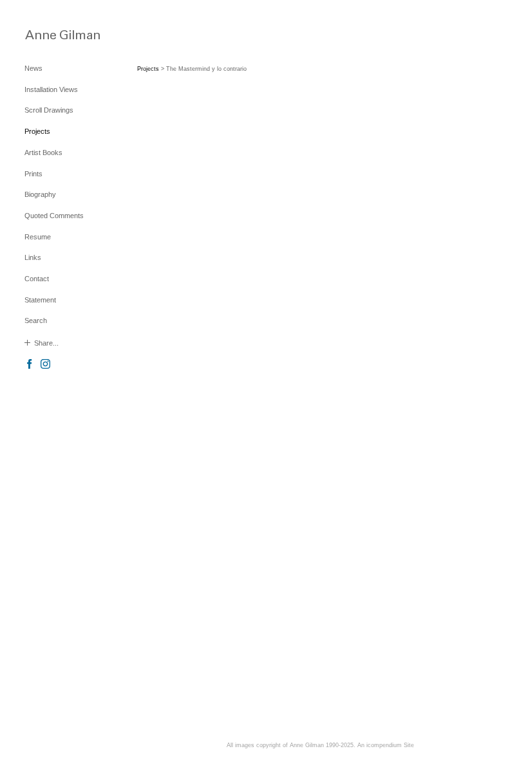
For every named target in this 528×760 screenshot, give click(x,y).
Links (32, 257)
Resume (37, 237)
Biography (40, 194)
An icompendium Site (385, 745)
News (33, 68)
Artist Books (43, 152)
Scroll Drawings (48, 110)
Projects (37, 131)
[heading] (56, 34)
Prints (33, 174)
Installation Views (51, 89)
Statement (40, 300)
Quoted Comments (54, 215)
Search (35, 320)
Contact (36, 279)
